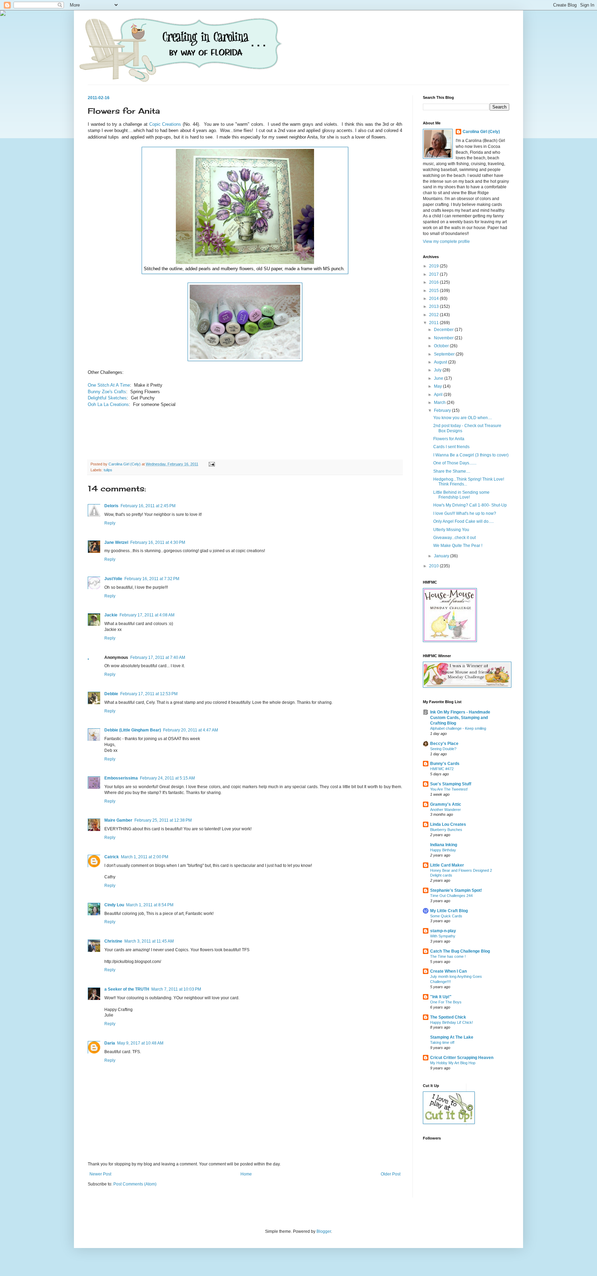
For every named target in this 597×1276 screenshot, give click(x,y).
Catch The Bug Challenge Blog (460, 951)
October (442, 345)
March (440, 402)
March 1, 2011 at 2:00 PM (144, 856)
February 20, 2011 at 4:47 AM (190, 730)
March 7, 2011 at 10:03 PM (176, 989)
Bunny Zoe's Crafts (107, 391)
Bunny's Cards (444, 763)
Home (246, 1174)
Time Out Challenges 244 (451, 896)
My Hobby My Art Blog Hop (452, 1063)
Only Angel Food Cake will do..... (463, 521)
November (444, 337)
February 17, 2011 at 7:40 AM (157, 657)
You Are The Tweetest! (449, 789)
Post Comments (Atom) (135, 1184)
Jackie (110, 615)
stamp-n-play (443, 930)
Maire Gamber (118, 820)
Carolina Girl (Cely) (481, 131)
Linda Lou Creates (448, 824)
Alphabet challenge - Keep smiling (458, 728)
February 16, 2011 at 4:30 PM (157, 542)
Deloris (111, 505)
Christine (113, 941)
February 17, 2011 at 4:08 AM (147, 615)
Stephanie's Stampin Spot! (456, 890)
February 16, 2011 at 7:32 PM (151, 578)
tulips (108, 470)
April (439, 394)
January (442, 556)
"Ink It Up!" (441, 996)
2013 (434, 306)
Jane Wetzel (116, 542)
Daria (109, 1043)
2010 (434, 566)
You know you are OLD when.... (462, 417)
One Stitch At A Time (109, 385)
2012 (434, 314)
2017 (434, 274)
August (441, 362)
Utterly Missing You (451, 529)
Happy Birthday (443, 850)
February (443, 410)
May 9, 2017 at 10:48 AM (140, 1043)
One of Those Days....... (454, 463)
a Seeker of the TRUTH (126, 989)
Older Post (390, 1174)
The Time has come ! (448, 956)
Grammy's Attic (445, 804)
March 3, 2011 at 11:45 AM (149, 941)
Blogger (323, 1231)
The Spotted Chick (448, 1017)
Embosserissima (121, 778)
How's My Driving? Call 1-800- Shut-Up (470, 505)
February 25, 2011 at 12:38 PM (163, 820)
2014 (434, 298)
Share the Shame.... (451, 471)
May (438, 386)
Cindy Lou (114, 904)
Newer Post (100, 1174)
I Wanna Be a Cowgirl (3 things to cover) (471, 455)
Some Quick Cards (446, 916)
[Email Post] (211, 464)
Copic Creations (165, 124)
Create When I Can (448, 971)
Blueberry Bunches (446, 830)
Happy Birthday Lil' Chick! (451, 1022)
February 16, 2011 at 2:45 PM (148, 505)
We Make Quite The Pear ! (457, 545)
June (439, 378)
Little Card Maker (447, 865)
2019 (434, 266)
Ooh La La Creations (108, 404)
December (444, 329)
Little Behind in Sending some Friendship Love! (461, 495)
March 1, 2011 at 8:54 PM (149, 904)
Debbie (111, 693)
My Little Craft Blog (449, 910)
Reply (109, 523)
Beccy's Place (444, 743)
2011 (434, 322)
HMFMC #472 (442, 769)
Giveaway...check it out (454, 537)
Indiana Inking (443, 844)
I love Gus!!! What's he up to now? (464, 513)
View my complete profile (446, 241)
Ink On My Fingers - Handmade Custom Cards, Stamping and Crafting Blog (460, 718)
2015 (434, 290)
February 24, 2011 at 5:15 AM (167, 778)
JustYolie (113, 578)
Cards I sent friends (451, 446)
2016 (434, 282)
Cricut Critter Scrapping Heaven (461, 1057)
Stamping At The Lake (451, 1037)
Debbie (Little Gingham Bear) (132, 730)
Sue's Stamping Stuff (450, 784)
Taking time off (442, 1042)
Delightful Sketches (107, 397)
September (445, 354)
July (438, 370)
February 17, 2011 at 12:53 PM (149, 693)
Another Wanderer (445, 809)
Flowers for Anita (448, 438)
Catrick (111, 856)
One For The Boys (446, 1002)
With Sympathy (442, 936)
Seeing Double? (443, 749)
